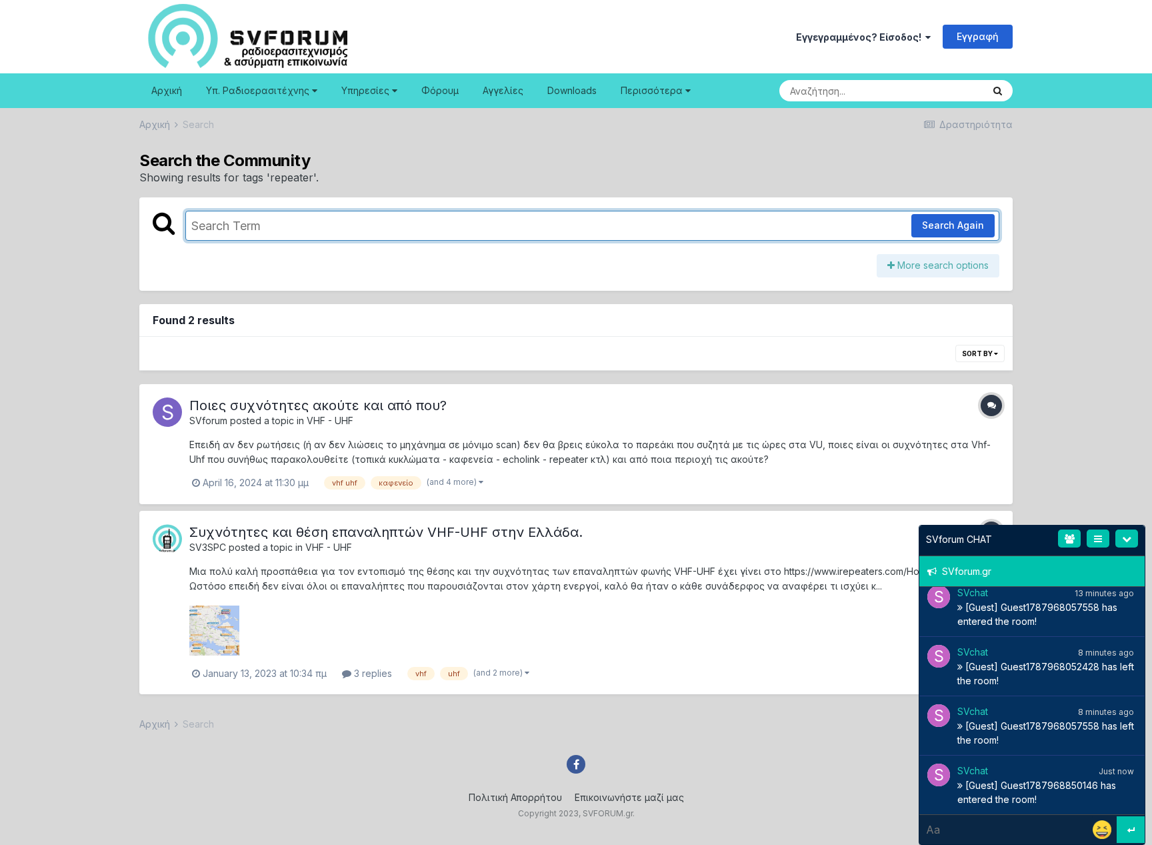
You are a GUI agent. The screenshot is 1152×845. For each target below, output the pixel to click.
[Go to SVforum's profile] (167, 412)
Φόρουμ (440, 90)
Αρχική (166, 90)
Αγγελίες (503, 90)
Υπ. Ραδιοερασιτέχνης (259, 90)
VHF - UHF (330, 420)
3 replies (371, 673)
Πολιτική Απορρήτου (515, 797)
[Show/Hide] (1126, 539)
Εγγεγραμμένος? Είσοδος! (860, 37)
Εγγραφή (978, 36)
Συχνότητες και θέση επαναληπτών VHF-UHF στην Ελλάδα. (386, 532)
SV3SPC (207, 547)
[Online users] (1069, 539)
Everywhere (941, 90)
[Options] (1098, 539)
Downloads (572, 90)
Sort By (978, 353)
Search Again (953, 225)
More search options (942, 265)
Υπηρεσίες (366, 90)
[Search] (998, 90)
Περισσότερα (652, 90)
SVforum (208, 420)
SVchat (972, 592)
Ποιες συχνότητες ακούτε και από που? (318, 405)
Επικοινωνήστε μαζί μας (629, 797)
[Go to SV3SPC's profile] (167, 539)
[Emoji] (1103, 828)
